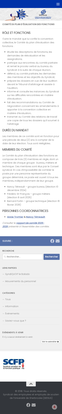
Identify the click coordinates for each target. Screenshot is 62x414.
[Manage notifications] (54, 407)
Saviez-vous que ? (15, 320)
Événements (12, 313)
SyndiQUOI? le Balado (17, 274)
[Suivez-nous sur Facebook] (52, 241)
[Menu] (58, 4)
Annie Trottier (15, 216)
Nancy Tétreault (35, 216)
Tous (8, 299)
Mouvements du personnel (20, 281)
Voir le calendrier (49, 341)
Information (11, 306)
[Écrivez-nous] (58, 241)
